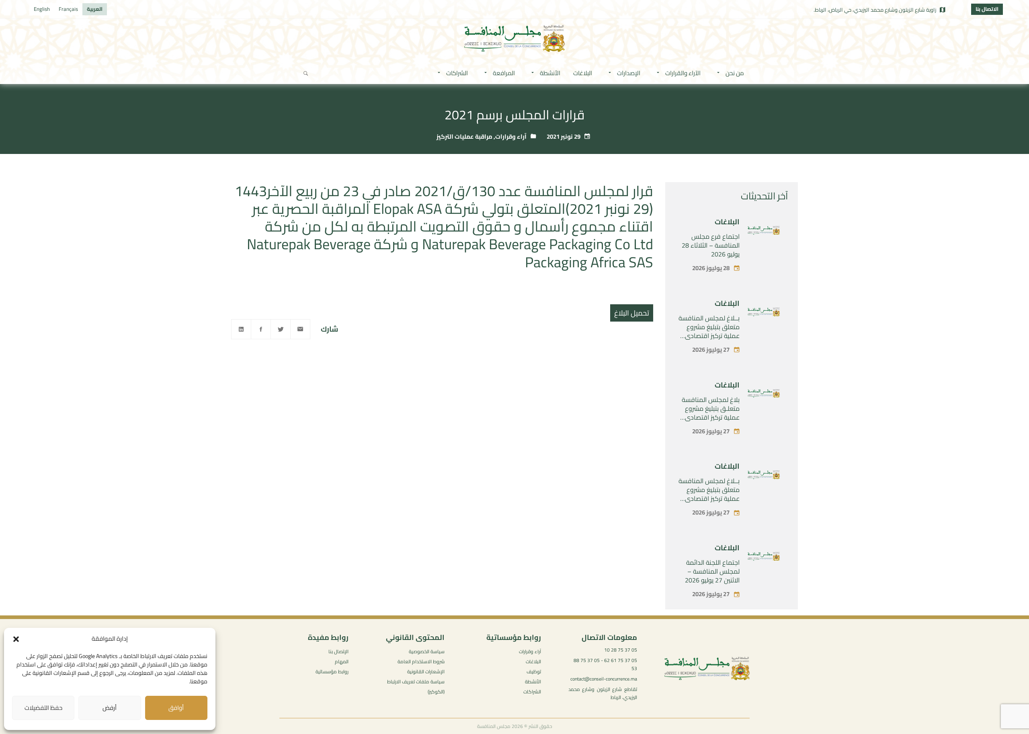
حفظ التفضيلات (43, 707)
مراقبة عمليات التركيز (464, 136)
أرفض (109, 707)
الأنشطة (533, 681)
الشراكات (532, 691)
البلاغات (727, 221)
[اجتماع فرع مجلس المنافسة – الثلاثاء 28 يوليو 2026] (764, 232)
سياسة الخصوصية (427, 651)
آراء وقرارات (511, 136)
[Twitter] (281, 329)
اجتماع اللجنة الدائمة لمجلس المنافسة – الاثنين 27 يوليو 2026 (712, 571)
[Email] (300, 329)
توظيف (534, 671)
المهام (341, 661)
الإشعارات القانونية (426, 671)
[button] (16, 639)
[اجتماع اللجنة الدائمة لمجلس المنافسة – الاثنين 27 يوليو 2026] (764, 558)
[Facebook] (261, 329)
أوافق (176, 707)
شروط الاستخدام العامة (421, 661)
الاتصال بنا (987, 9)
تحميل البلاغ (631, 313)
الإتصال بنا (338, 651)
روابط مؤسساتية (332, 671)
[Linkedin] (241, 329)
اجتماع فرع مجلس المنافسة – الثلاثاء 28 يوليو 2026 (711, 245)
